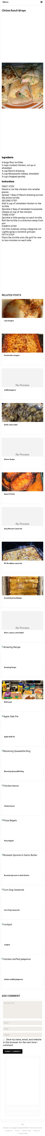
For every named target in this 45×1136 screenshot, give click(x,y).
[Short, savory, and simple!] (22, 620)
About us (37, 1130)
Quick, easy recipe (11, 424)
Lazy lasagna (9, 320)
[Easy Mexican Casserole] (22, 516)
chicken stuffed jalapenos (13, 979)
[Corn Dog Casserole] (22, 897)
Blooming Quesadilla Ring (14, 771)
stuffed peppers (10, 390)
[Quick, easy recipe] (22, 412)
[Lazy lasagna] (22, 308)
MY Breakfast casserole (13, 563)
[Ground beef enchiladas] (22, 585)
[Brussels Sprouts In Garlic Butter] (22, 863)
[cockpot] (22, 932)
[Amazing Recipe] (22, 655)
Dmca (17, 1130)
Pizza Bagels (9, 841)
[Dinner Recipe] (22, 447)
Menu (5, 2)
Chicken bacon (9, 806)
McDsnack (8, 702)
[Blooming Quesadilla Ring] (22, 759)
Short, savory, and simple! (14, 633)
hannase (39, 1128)
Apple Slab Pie (9, 737)
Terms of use (26, 1130)
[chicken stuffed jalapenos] (22, 967)
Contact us (8, 1130)
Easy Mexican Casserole (13, 528)
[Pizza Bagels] (22, 828)
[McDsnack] (22, 689)
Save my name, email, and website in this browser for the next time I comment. (22, 1042)
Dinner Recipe (9, 459)
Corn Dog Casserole (12, 910)
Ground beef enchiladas (13, 598)
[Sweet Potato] (22, 481)
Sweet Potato (9, 494)
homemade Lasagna (11, 355)
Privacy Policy (23, 1133)
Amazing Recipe (10, 667)
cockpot (7, 945)
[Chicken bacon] (22, 793)
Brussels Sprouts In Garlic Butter (16, 875)
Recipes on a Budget (10, 1128)
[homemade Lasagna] (22, 343)
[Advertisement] (22, 37)
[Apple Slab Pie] (22, 724)
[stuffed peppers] (22, 377)
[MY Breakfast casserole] (22, 551)
